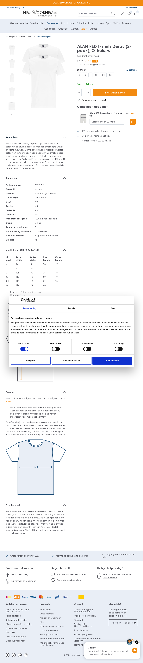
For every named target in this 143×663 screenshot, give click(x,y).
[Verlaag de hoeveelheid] (79, 92)
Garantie (10, 632)
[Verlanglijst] (128, 13)
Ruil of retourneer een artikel (71, 574)
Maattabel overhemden (52, 638)
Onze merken (47, 613)
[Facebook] (7, 655)
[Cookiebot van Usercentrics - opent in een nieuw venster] (23, 300)
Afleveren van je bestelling (19, 624)
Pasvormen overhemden (23, 581)
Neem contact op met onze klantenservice (117, 576)
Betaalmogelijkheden (16, 620)
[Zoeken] (113, 13)
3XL (111, 75)
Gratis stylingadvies (83, 634)
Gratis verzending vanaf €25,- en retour (18, 610)
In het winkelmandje (115, 92)
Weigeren (30, 360)
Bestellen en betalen (16, 604)
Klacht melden (81, 630)
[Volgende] (11, 114)
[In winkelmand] (133, 122)
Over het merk (13, 505)
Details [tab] (71, 308)
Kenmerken (11, 178)
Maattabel (132, 70)
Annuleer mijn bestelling (69, 580)
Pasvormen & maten (19, 568)
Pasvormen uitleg (19, 574)
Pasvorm (10, 392)
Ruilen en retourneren (17, 628)
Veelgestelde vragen (85, 615)
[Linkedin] (20, 655)
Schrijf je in (130, 622)
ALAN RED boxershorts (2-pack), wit (106, 114)
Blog (42, 622)
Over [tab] (113, 308)
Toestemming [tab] (29, 308)
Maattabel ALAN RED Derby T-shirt (23, 250)
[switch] (56, 349)
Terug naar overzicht (17, 37)
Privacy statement (49, 634)
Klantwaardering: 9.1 (15, 7)
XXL (103, 75)
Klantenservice (131, 7)
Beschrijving (12, 137)
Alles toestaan (112, 360)
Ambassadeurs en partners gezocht (87, 639)
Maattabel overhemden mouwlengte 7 (52, 644)
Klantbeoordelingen (16, 636)
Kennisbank (46, 609)
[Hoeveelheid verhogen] (88, 92)
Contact (78, 604)
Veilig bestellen (13, 615)
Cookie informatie (49, 630)
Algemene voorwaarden (52, 626)
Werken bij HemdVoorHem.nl (83, 625)
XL (96, 75)
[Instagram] (26, 655)
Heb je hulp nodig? (110, 568)
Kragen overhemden (50, 618)
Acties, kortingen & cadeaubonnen (83, 610)
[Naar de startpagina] (40, 13)
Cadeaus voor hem (15, 640)
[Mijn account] (121, 13)
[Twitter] (14, 655)
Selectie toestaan (71, 360)
